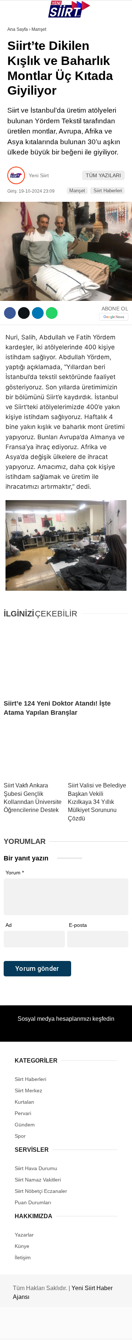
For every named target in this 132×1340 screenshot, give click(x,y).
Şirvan (20, 120)
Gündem (21, 149)
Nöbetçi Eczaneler (37, 164)
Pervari (21, 105)
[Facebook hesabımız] (22, 1328)
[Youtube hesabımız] (84, 1328)
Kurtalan (23, 60)
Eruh (17, 75)
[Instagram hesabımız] (63, 1328)
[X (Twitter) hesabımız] (42, 1328)
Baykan (20, 90)
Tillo (18, 135)
